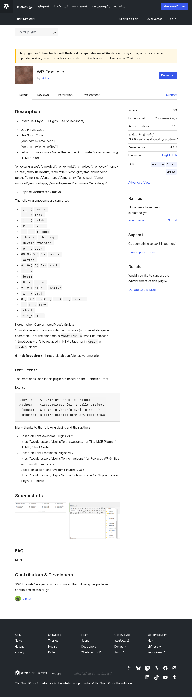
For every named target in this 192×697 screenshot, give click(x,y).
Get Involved (122, 634)
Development (90, 95)
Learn (84, 634)
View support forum (141, 252)
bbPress (154, 646)
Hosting (20, 646)
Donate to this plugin (142, 290)
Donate (120, 646)
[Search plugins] (54, 32)
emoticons (158, 164)
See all (172, 220)
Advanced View (139, 182)
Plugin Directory (25, 18)
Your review (136, 220)
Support (171, 95)
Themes (53, 640)
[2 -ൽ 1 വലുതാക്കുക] (61, 507)
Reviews (43, 95)
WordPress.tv (91, 652)
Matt (152, 640)
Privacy (19, 652)
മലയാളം (56, 673)
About (18, 634)
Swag (119, 652)
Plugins (52, 646)
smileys (171, 171)
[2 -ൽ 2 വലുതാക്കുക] (115, 507)
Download (168, 75)
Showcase (54, 634)
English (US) (169, 155)
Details (23, 95)
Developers (88, 646)
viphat (45, 78)
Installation (65, 95)
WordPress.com (159, 634)
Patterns (53, 652)
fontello (171, 164)
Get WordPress (174, 6)
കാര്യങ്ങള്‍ (121, 640)
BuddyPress (157, 652)
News (18, 640)
